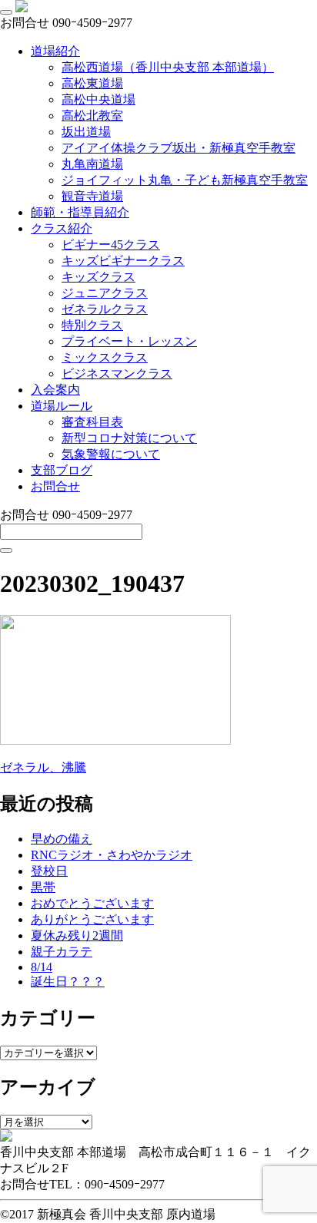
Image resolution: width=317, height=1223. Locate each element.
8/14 (41, 966)
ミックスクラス (105, 357)
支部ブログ (61, 470)
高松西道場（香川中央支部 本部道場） (168, 67)
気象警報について (111, 454)
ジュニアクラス (105, 292)
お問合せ (55, 486)
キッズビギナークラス (123, 260)
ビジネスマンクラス (117, 373)
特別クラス (92, 325)
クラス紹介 (61, 228)
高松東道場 (92, 83)
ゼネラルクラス (105, 309)
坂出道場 (86, 131)
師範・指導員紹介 (80, 212)
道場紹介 (55, 51)
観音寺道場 (92, 196)
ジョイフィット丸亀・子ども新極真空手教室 (185, 180)
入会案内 (55, 389)
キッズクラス (98, 276)
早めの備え (61, 838)
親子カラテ (61, 951)
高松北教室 (92, 115)
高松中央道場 (98, 99)
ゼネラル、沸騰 (43, 767)
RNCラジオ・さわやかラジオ (111, 854)
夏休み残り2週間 (77, 935)
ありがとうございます (92, 919)
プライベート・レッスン (129, 341)
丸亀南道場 (92, 163)
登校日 (49, 871)
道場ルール (61, 405)
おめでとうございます (92, 903)
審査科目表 (92, 421)
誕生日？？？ (68, 981)
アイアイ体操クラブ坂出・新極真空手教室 (178, 147)
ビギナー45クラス (111, 244)
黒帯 (43, 887)
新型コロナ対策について (129, 438)
